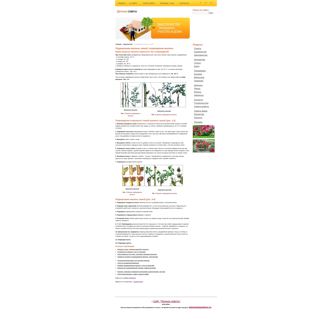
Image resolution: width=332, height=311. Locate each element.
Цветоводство (200, 55)
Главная (118, 44)
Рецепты (198, 117)
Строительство (201, 103)
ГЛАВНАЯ (121, 3)
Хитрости (198, 100)
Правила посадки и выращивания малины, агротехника (137, 257)
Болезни (198, 74)
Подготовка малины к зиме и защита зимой (133, 274)
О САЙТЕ (133, 3)
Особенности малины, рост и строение (131, 252)
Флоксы (197, 92)
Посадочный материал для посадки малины (133, 260)
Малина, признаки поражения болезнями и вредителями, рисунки (141, 272)
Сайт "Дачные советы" (166, 301)
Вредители (199, 77)
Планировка (200, 71)
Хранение (198, 81)
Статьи (197, 63)
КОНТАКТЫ (184, 3)
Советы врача (200, 111)
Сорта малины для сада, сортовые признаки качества (137, 254)
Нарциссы (199, 95)
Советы (197, 48)
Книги (196, 66)
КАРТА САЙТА (149, 3)
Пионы (197, 88)
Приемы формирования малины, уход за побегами (135, 265)
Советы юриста (201, 106)
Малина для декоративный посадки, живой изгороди (136, 268)
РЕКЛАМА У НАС (167, 3)
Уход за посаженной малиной (128, 263)
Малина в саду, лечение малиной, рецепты (133, 249)
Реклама (198, 122)
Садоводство (128, 44)
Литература (199, 59)
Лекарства (199, 114)
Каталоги (198, 85)
